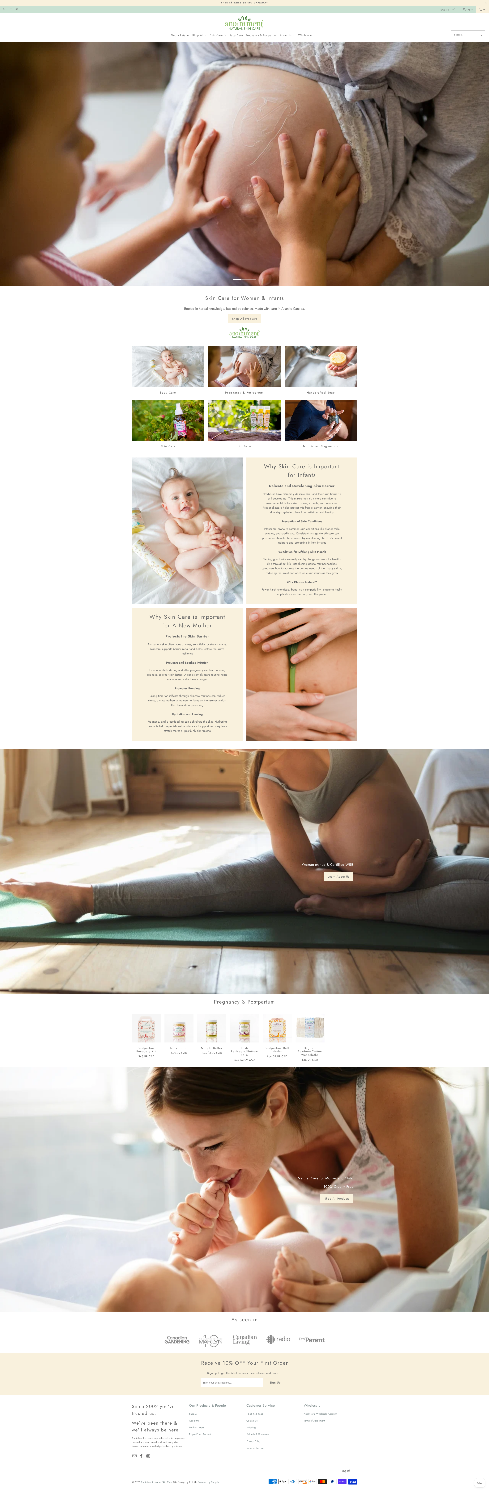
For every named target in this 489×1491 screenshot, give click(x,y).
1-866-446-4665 (254, 1414)
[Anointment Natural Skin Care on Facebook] (10, 9)
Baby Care (168, 370)
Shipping (251, 1427)
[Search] (480, 35)
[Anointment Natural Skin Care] (244, 23)
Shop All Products (244, 319)
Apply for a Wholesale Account (320, 1414)
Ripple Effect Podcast (200, 1434)
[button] (199, 35)
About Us (194, 1420)
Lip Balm (244, 424)
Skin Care (168, 424)
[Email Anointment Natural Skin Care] (4, 9)
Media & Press (196, 1427)
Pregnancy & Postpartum (244, 370)
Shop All (193, 1414)
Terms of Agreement (314, 1420)
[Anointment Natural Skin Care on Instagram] (17, 9)
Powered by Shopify (208, 1482)
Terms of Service (255, 1448)
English (445, 9)
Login (469, 9)
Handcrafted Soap (321, 370)
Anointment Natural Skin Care (156, 1482)
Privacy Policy (253, 1441)
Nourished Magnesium (321, 424)
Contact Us (251, 1420)
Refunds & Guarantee (257, 1434)
